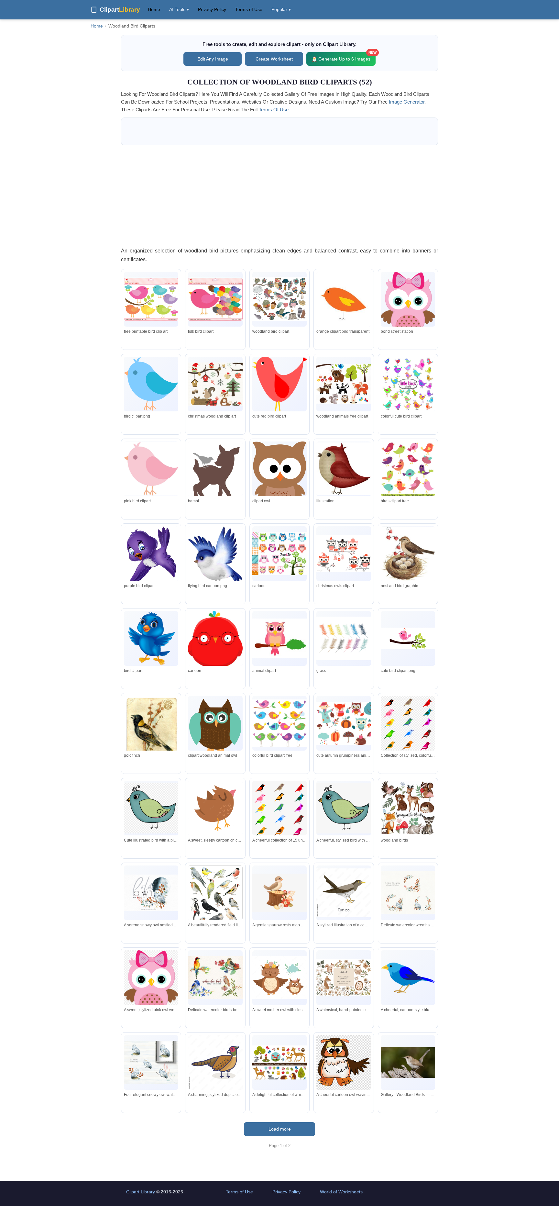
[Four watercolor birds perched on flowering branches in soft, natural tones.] (215, 977)
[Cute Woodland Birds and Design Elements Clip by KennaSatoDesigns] (279, 299)
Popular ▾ (281, 9)
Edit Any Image (212, 58)
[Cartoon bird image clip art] (151, 638)
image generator (406, 102)
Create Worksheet (274, 58)
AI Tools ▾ (179, 9)
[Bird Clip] (279, 723)
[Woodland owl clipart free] (215, 725)
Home (154, 9)
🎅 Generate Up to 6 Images (344, 56)
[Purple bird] (151, 555)
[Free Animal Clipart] (279, 638)
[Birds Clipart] (151, 383)
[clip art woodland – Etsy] (343, 723)
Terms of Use (248, 9)
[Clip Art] (151, 468)
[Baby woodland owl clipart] (408, 305)
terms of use (274, 109)
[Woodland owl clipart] (279, 476)
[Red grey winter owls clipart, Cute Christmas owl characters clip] (343, 553)
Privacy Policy (212, 9)
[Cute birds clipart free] (408, 638)
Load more (280, 1129)
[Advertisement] (279, 196)
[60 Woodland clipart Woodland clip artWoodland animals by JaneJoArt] (279, 553)
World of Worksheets (341, 1191)
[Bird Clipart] (151, 299)
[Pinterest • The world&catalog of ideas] (343, 304)
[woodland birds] (408, 808)
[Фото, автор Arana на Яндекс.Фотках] (343, 468)
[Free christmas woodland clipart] (215, 384)
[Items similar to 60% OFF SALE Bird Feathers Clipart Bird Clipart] (343, 638)
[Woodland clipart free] (343, 384)
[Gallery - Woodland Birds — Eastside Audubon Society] (408, 1062)
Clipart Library (140, 1191)
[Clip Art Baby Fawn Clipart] (215, 479)
